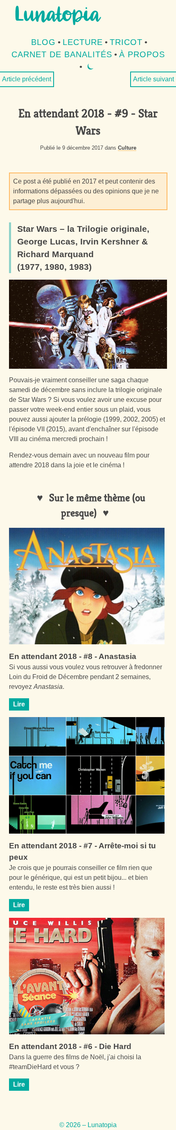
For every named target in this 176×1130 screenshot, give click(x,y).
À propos (142, 54)
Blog (43, 42)
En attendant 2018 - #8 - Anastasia (72, 656)
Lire (19, 704)
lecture (83, 42)
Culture (127, 148)
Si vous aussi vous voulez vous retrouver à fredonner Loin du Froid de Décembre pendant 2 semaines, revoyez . (85, 677)
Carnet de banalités (61, 54)
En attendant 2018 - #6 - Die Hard (70, 1046)
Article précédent (26, 79)
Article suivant (153, 79)
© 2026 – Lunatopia (88, 1124)
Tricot (126, 42)
